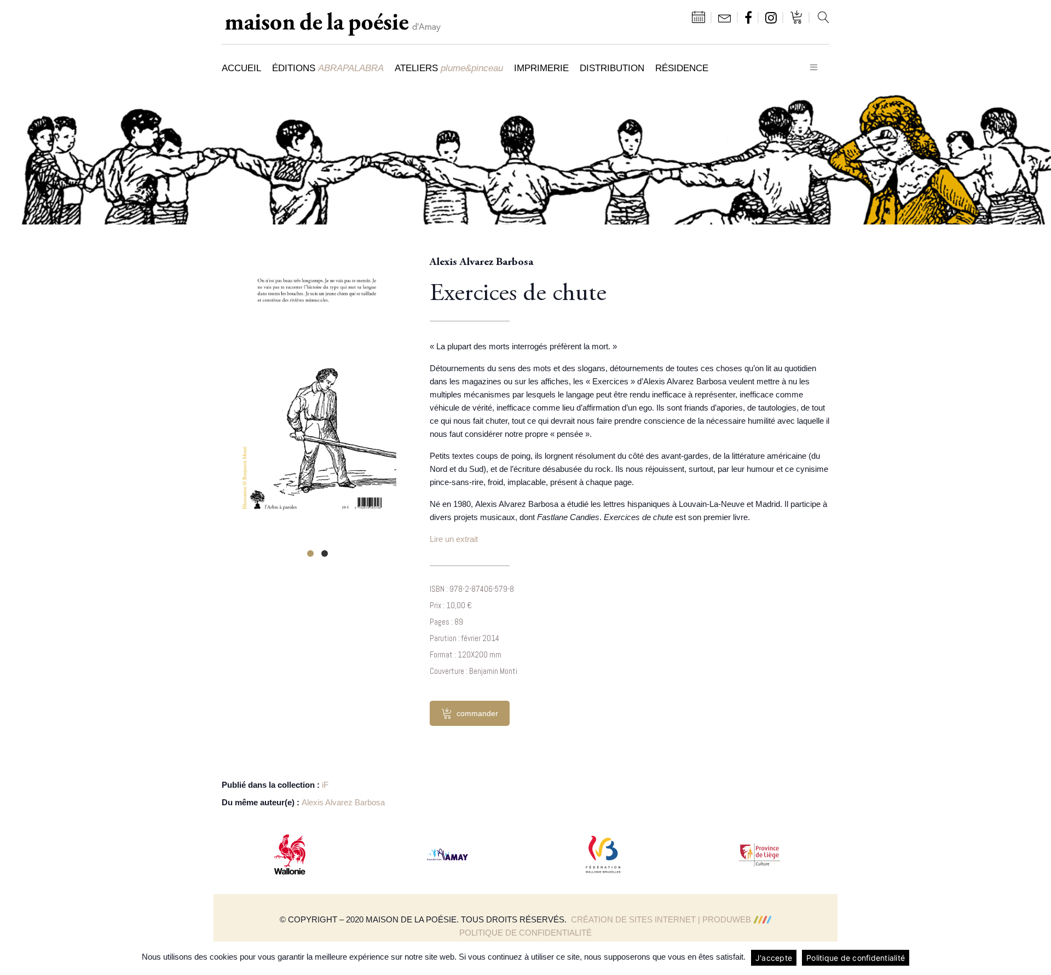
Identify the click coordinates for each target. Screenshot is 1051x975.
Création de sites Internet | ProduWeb (661, 919)
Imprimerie (541, 68)
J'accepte (773, 957)
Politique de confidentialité (525, 932)
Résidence (681, 68)
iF (325, 784)
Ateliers (449, 68)
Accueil (241, 68)
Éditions (328, 68)
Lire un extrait (454, 539)
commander (477, 713)
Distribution (612, 68)
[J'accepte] (1037, 958)
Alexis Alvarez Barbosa (343, 802)
